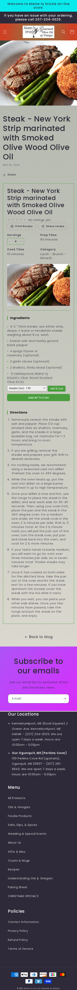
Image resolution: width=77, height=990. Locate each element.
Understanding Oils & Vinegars (30, 878)
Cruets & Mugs (19, 861)
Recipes (13, 869)
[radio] (9, 220)
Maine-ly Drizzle (32, 988)
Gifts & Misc (17, 852)
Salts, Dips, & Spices (22, 825)
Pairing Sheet (17, 887)
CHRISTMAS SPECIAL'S (23, 896)
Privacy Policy (18, 931)
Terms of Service (20, 949)
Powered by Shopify (50, 988)
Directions (18, 412)
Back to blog (41, 636)
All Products (16, 798)
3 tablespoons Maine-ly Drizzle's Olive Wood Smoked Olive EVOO (29, 377)
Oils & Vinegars (19, 807)
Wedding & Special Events (27, 834)
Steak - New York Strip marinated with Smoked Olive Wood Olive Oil (36, 201)
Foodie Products (20, 816)
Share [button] (12, 175)
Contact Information (23, 922)
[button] (5, 32)
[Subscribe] (64, 698)
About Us (14, 843)
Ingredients (20, 318)
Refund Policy (18, 940)
